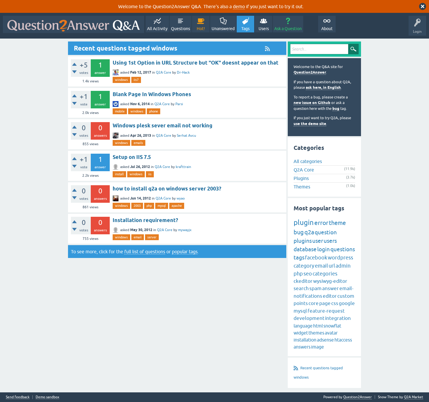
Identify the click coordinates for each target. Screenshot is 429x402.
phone (153, 111)
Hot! (201, 28)
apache (177, 205)
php (149, 205)
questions (342, 249)
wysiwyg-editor (330, 281)
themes (316, 332)
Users (264, 28)
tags (299, 257)
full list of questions (144, 251)
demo (239, 6)
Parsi (179, 104)
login (323, 249)
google (347, 303)
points (301, 303)
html (318, 325)
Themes (302, 186)
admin (343, 266)
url (332, 266)
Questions (180, 28)
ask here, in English (323, 87)
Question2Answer (310, 72)
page (325, 303)
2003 (137, 205)
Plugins (301, 178)
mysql (162, 205)
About (327, 28)
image (317, 346)
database (305, 249)
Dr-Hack (183, 72)
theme (337, 222)
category (304, 266)
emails (138, 143)
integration (338, 318)
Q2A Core (163, 72)
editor (330, 296)
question (326, 232)
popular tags (185, 251)
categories (325, 274)
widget (301, 332)
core (313, 303)
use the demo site (310, 124)
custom (345, 296)
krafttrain (183, 167)
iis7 (136, 80)
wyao (181, 198)
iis (149, 174)
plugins (303, 241)
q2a (309, 232)
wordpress (340, 257)
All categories (308, 161)
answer (330, 288)
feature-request (326, 311)
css (334, 303)
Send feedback (17, 397)
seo (308, 274)
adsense (325, 339)
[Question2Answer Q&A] (73, 24)
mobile (120, 111)
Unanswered (223, 28)
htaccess (343, 339)
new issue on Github (312, 102)
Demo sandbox (47, 397)
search (301, 288)
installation (305, 339)
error (321, 222)
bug (335, 108)
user (317, 241)
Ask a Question (288, 28)
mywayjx (184, 230)
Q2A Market (413, 397)
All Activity (157, 28)
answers (302, 346)
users (330, 241)
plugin (304, 222)
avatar (331, 332)
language (303, 325)
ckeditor (303, 281)
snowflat (332, 325)
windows (121, 80)
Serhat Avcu (186, 136)
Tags (245, 28)
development (309, 318)
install (119, 174)
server (151, 237)
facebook (316, 257)
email (138, 237)
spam (315, 288)
